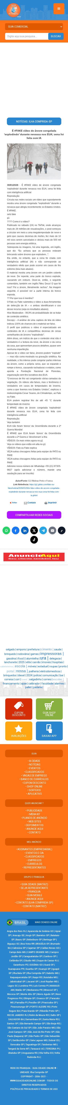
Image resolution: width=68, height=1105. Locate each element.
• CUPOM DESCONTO (34, 782)
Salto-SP (55, 1015)
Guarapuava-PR (16, 969)
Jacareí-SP (32, 981)
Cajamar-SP (33, 948)
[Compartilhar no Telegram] (43, 530)
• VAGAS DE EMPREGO (34, 775)
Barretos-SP (43, 935)
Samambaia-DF (33, 1019)
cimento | (47, 649)
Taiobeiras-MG (49, 1044)
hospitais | (58, 662)
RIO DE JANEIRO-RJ (17, 1015)
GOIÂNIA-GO (36, 965)
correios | (9, 679)
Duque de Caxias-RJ (47, 960)
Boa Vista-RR (27, 944)
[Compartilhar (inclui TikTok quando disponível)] (34, 540)
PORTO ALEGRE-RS (40, 1007)
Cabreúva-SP (19, 948)
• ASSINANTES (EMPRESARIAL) (34, 849)
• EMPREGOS (34, 860)
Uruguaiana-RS (30, 1053)
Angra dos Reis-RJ (16, 931)
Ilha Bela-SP (19, 973)
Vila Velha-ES (46, 1053)
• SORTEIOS (34, 790)
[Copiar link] (61, 530)
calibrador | (35, 683)
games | (35, 654)
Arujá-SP (30, 935)
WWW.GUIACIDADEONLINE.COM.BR (27, 1080)
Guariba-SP (31, 969)
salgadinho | (36, 679)
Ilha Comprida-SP (36, 973)
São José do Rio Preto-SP (41, 1032)
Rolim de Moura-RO (39, 1015)
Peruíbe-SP (34, 1002)
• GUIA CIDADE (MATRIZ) (34, 884)
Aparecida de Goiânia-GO (40, 931)
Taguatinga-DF (33, 1044)
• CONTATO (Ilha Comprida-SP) (34, 902)
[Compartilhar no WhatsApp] (6, 530)
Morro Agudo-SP (45, 994)
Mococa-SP (13, 994)
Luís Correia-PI (41, 986)
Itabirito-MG (52, 973)
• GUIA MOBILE (34, 895)
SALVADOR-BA (16, 1019)
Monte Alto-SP (28, 994)
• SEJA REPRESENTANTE (34, 888)
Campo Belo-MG (17, 952)
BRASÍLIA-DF (42, 944)
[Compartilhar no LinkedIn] (25, 530)
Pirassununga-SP (20, 1007)
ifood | (21, 658)
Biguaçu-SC (13, 944)
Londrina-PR (25, 986)
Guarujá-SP (45, 969)
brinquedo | (11, 654)
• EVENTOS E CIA (34, 852)
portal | (11, 671)
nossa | (22, 671)
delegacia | (56, 658)
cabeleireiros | (7, 666)
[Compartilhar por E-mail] (52, 530)
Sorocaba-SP (17, 1044)
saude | (58, 649)
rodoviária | (24, 654)
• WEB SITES (34, 821)
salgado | (11, 649)
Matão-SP (21, 990)
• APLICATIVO (34, 793)
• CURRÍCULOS (34, 863)
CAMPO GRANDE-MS (38, 952)
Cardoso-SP (50, 956)
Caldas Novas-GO (50, 948)
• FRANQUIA (34, 891)
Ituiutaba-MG (50, 977)
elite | (29, 662)
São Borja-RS (53, 1023)
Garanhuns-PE (20, 965)
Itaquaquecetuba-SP (20, 977)
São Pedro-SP (36, 1036)
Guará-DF (49, 965)
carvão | (37, 662)
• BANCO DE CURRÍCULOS (34, 779)
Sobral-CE (54, 1040)
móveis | (33, 666)
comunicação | (51, 675)
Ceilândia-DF (15, 960)
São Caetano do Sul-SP (19, 1028)
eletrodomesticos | (50, 671)
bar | (62, 675)
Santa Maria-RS (51, 1019)
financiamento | (12, 683)
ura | (45, 658)
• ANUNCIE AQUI (34, 828)
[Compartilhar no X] (34, 530)
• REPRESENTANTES (34, 867)
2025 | (22, 662)
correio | (48, 679)
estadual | (44, 666)
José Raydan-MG (48, 981)
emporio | (22, 649)
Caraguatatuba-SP (32, 956)
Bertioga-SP (50, 939)
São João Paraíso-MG (44, 1028)
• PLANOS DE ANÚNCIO (34, 817)
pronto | (63, 666)
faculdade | (48, 683)
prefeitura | (34, 649)
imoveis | (47, 662)
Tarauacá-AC (37, 1049)
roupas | (54, 666)
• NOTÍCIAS (34, 764)
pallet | (29, 687)
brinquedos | (10, 675)
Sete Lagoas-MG (38, 1040)
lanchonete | (11, 662)
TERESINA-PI (52, 1049)
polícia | (38, 675)
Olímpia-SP (29, 998)
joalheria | (34, 671)
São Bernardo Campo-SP (32, 1023)
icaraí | (25, 679)
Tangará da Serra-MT (18, 1049)
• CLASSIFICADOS (34, 771)
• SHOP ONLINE (34, 786)
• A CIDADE (34, 760)
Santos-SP (12, 1023)
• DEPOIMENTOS (34, 825)
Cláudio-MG (30, 960)
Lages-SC (13, 986)
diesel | (22, 675)
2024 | (30, 675)
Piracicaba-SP (49, 1002)
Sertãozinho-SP (21, 1040)
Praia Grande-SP (30, 1011)
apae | (24, 683)
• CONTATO (34, 832)
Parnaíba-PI (21, 1002)
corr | (18, 679)
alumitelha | (33, 658)
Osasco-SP (43, 998)
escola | (21, 666)
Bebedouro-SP (34, 939)
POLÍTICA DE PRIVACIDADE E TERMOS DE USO (34, 1089)
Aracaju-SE (18, 935)
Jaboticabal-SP (17, 981)
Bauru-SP (21, 939)
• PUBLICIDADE (34, 810)
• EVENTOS (34, 768)
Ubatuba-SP (14, 1053)
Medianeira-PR (34, 990)
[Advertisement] (34, 78)
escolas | (58, 679)
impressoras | (52, 653)
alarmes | (60, 683)
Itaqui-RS (37, 977)
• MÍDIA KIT (34, 814)
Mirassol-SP (50, 990)
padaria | (38, 687)
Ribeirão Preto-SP (49, 1011)
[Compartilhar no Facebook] (15, 530)
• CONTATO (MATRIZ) (34, 906)
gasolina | (12, 658)
